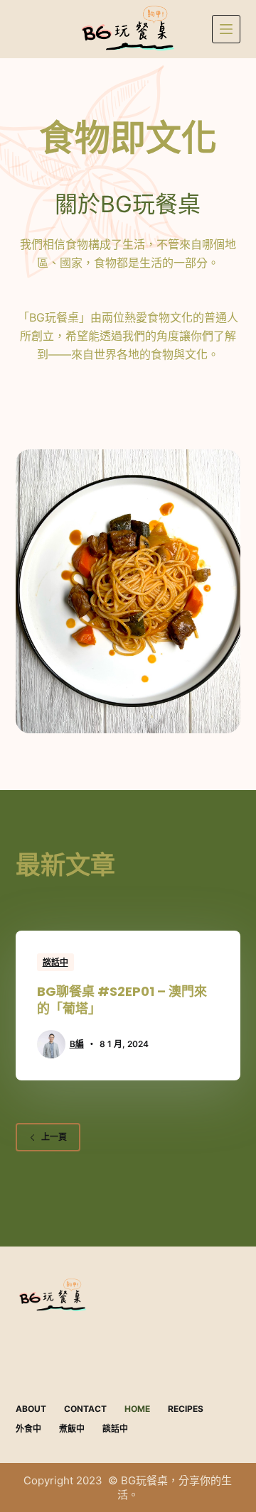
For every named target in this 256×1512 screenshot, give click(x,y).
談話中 (55, 962)
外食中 (28, 1428)
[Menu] (226, 29)
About (31, 1408)
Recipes (185, 1408)
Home (137, 1408)
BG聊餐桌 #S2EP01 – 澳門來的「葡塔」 (122, 999)
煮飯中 (72, 1428)
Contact (85, 1408)
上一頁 (54, 1137)
